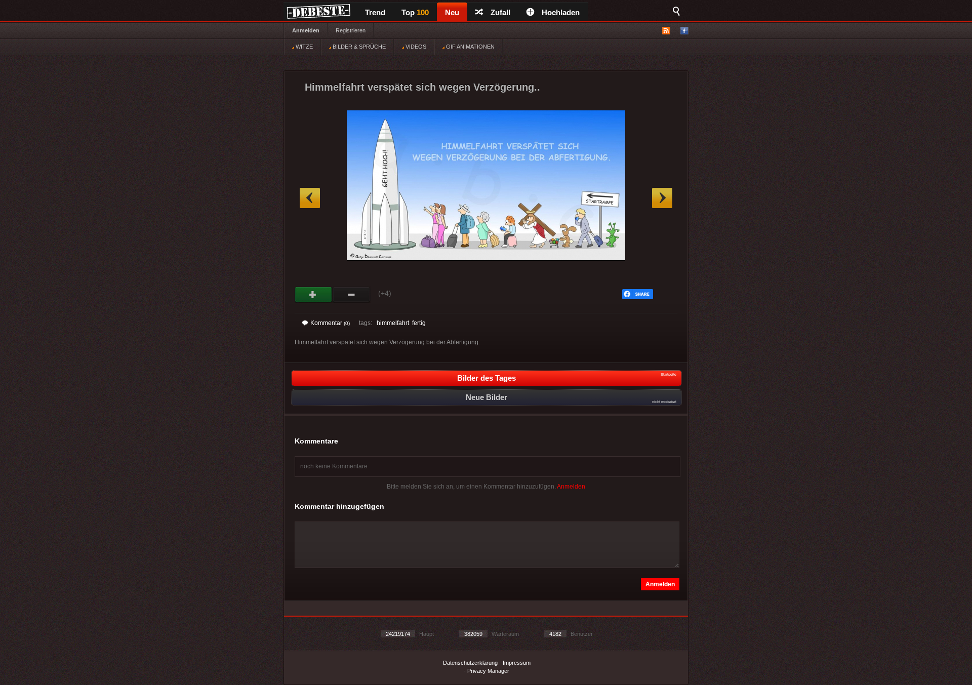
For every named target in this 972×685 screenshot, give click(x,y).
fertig (419, 323)
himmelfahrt (393, 323)
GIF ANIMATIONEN (469, 47)
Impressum (517, 663)
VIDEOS (415, 47)
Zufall (500, 12)
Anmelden (305, 30)
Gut (314, 295)
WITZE (303, 47)
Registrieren (351, 30)
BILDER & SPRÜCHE (358, 47)
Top (415, 12)
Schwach (352, 295)
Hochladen (561, 12)
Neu (452, 12)
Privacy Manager (488, 671)
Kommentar (330, 323)
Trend (375, 12)
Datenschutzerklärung (470, 663)
